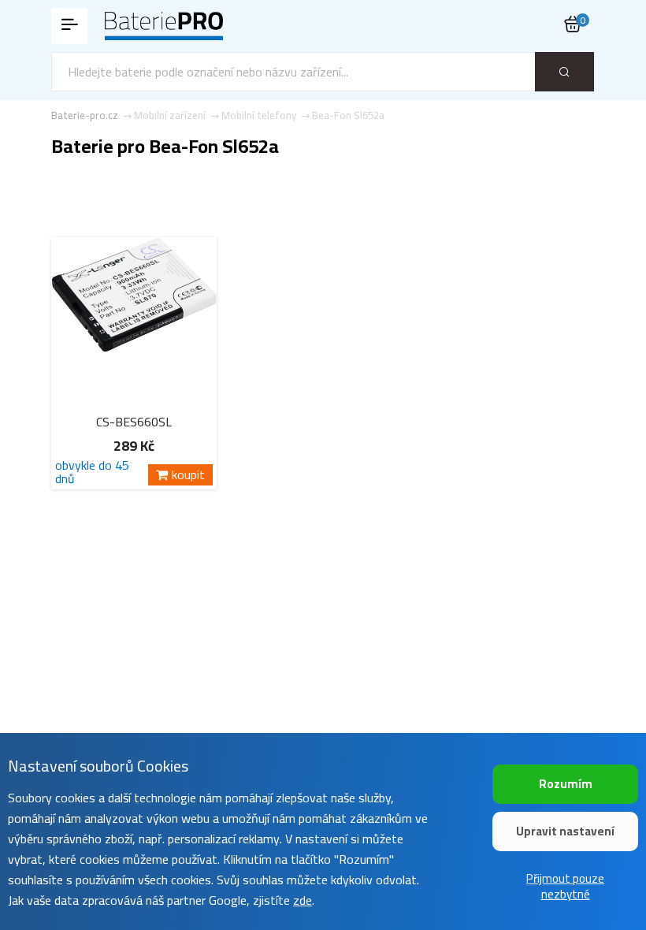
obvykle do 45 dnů (92, 472)
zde (302, 900)
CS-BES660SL (134, 421)
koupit (188, 474)
